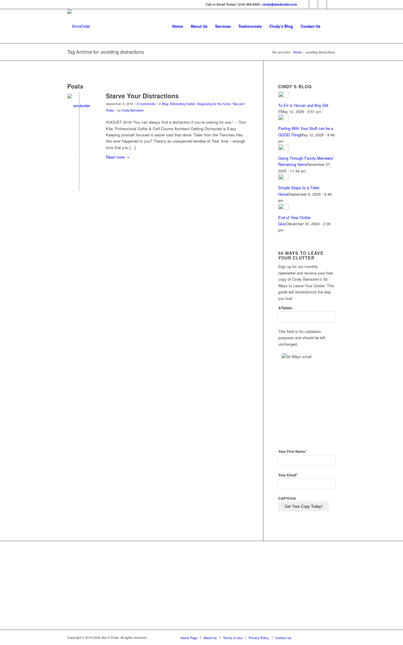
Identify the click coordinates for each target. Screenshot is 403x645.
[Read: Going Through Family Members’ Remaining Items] (283, 148)
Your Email (288, 475)
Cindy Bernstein (133, 110)
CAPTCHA (287, 498)
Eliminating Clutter (182, 104)
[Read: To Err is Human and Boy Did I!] (283, 96)
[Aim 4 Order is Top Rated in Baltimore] (184, 586)
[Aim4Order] (78, 26)
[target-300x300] (79, 105)
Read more (118, 157)
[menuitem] (177, 26)
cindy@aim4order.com (279, 4)
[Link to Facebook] (304, 4)
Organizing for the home (214, 104)
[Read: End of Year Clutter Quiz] (283, 208)
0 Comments (146, 104)
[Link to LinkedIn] (322, 4)
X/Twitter (285, 308)
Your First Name (292, 451)
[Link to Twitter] (313, 4)
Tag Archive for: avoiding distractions (105, 51)
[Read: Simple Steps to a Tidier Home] (283, 178)
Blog (165, 104)
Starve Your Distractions (142, 95)
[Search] (330, 26)
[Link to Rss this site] (331, 4)
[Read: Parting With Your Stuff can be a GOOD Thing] (283, 119)
